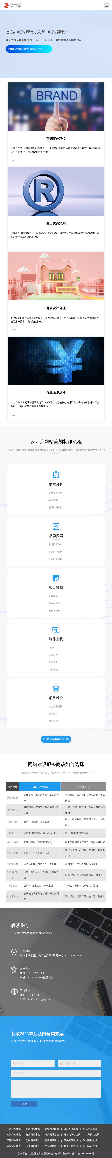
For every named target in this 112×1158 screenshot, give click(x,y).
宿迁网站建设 (14, 1140)
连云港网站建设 (72, 1134)
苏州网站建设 (33, 1128)
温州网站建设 (90, 1140)
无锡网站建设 (52, 1128)
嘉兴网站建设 (14, 1146)
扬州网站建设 (33, 1134)
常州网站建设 (14, 1128)
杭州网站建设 (52, 1140)
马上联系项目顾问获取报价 (56, 739)
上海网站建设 (71, 1128)
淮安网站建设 (52, 1134)
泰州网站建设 (14, 1134)
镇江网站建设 (90, 1128)
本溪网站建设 (33, 1146)
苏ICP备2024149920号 (83, 1153)
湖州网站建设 (90, 1146)
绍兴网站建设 (71, 1140)
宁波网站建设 (52, 1146)
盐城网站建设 (33, 1140)
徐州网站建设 (92, 1134)
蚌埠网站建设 (71, 1146)
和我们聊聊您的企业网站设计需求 (25, 49)
